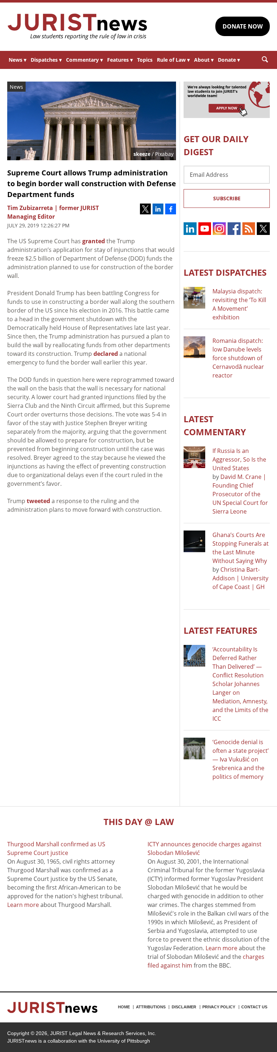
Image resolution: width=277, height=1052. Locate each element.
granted (93, 241)
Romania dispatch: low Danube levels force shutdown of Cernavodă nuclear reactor (238, 358)
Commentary (84, 59)
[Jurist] (77, 26)
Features (120, 59)
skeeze (141, 153)
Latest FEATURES (220, 630)
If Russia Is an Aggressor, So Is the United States (239, 459)
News (17, 59)
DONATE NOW (243, 26)
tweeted (38, 501)
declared (105, 354)
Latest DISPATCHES (225, 272)
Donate (229, 59)
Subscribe (227, 198)
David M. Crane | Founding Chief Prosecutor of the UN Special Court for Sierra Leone (240, 494)
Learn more (23, 905)
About (204, 59)
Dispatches (46, 59)
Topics (145, 59)
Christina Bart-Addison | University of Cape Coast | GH (240, 578)
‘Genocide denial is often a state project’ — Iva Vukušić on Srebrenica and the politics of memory (240, 759)
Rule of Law (173, 59)
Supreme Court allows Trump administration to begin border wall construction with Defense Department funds (91, 183)
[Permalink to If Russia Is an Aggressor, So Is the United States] (194, 457)
